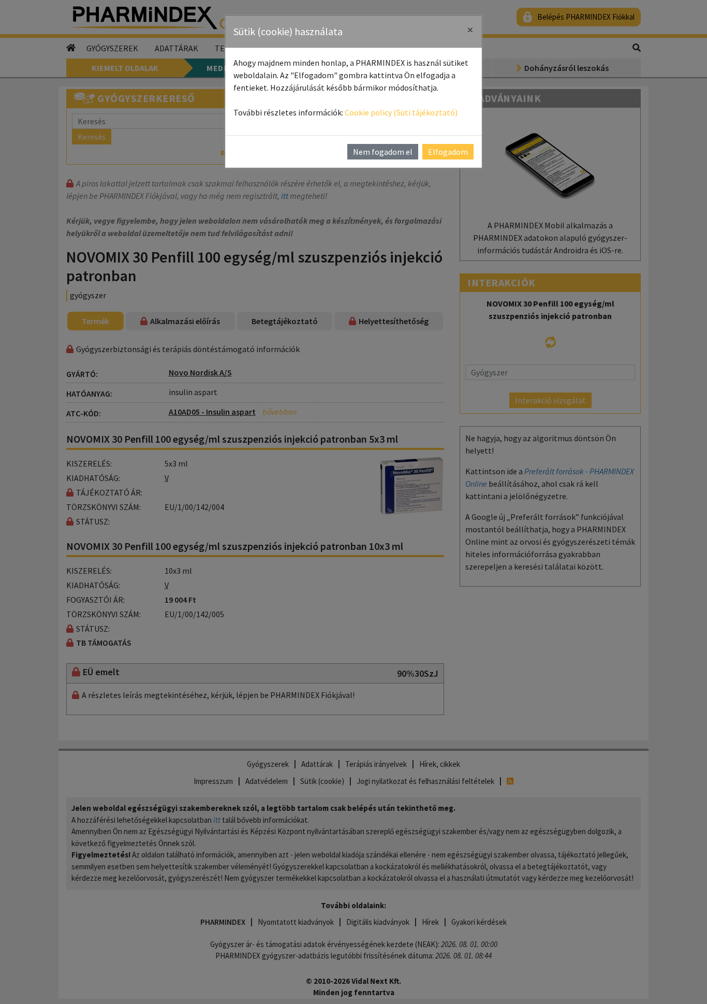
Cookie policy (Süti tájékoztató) (401, 112)
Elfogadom (448, 152)
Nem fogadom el (383, 152)
